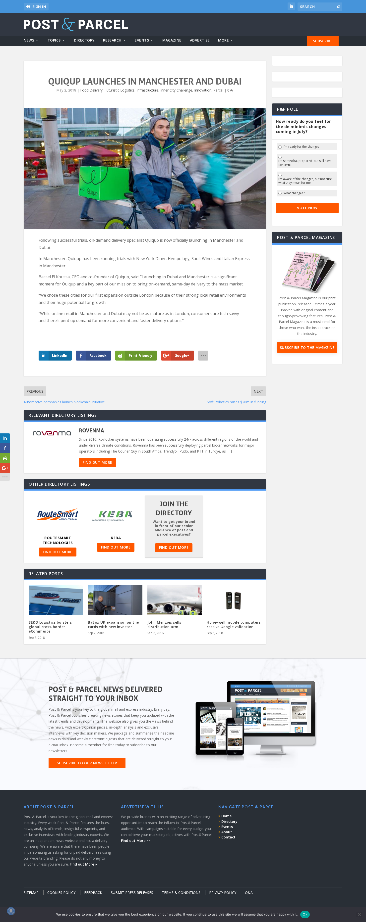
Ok (305, 914)
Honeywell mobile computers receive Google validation (233, 624)
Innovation (202, 90)
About (226, 832)
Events (142, 40)
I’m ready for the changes (301, 147)
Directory (84, 40)
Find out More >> (135, 840)
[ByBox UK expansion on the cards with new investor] (115, 601)
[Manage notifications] (11, 911)
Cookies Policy (61, 892)
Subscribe (323, 41)
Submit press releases (132, 892)
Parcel (218, 90)
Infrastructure (147, 90)
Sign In (39, 6)
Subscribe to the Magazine (307, 347)
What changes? (294, 193)
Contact (228, 837)
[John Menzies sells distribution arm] (174, 601)
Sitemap (31, 892)
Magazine (172, 40)
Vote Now (307, 207)
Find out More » (83, 864)
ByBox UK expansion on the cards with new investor (113, 624)
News (29, 40)
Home (226, 816)
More (223, 40)
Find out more (97, 462)
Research (112, 40)
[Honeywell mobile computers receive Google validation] (234, 601)
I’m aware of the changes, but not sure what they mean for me (305, 181)
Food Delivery (91, 90)
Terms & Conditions (181, 892)
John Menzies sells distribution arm (164, 624)
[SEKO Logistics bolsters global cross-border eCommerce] (56, 601)
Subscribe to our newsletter (87, 763)
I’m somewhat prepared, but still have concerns (304, 163)
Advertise (200, 40)
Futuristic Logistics (119, 90)
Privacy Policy (222, 892)
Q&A (249, 892)
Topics (54, 40)
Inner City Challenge (176, 90)
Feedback (93, 892)
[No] (359, 914)
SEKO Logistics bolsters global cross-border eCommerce (50, 627)
